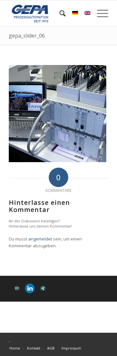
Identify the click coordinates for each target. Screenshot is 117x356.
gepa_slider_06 (27, 35)
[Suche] (59, 13)
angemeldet (40, 239)
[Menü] (99, 13)
